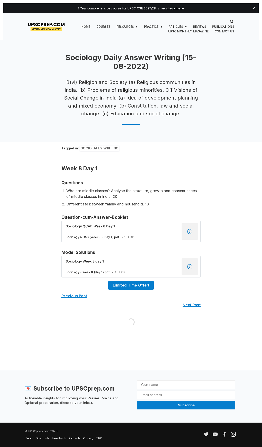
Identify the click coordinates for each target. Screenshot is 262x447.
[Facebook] (224, 435)
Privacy (88, 438)
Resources (125, 26)
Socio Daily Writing (100, 148)
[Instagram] (233, 435)
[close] (254, 8)
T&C (99, 438)
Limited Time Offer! (131, 285)
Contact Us (224, 31)
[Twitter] (206, 435)
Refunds (74, 438)
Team (29, 438)
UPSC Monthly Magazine (188, 31)
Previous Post (74, 296)
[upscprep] (46, 26)
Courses (103, 26)
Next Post (192, 305)
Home (85, 26)
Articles (176, 26)
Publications (223, 26)
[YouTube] (215, 435)
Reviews (199, 26)
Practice (151, 26)
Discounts (43, 438)
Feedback (59, 438)
